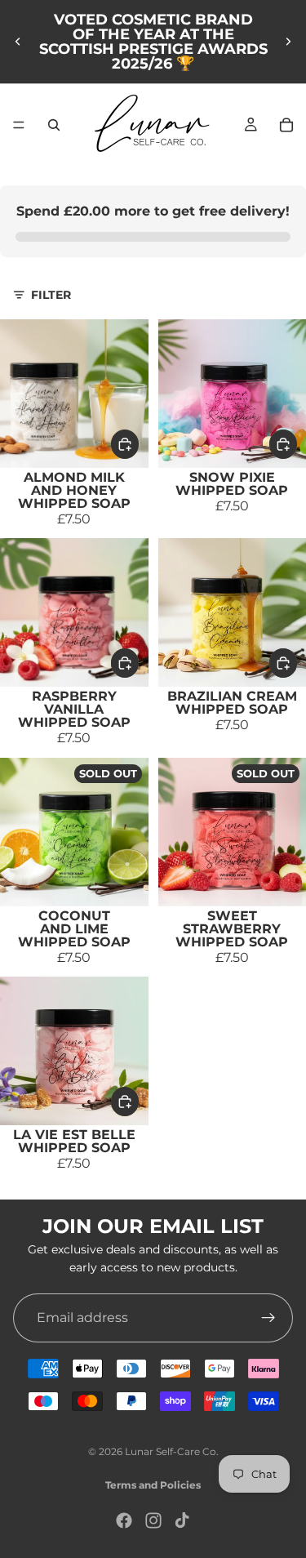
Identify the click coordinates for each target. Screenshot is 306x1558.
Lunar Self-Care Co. (172, 1451)
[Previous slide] (18, 42)
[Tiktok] (182, 1520)
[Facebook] (124, 1520)
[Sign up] (268, 1317)
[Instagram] (153, 1520)
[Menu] (19, 125)
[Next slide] (288, 42)
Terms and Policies (153, 1485)
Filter (51, 294)
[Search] (54, 125)
